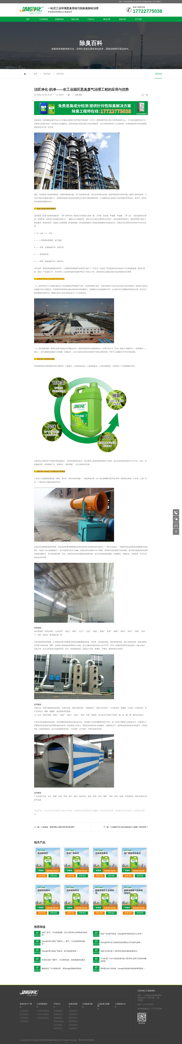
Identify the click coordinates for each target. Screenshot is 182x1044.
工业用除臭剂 (42, 1004)
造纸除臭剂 (73, 1011)
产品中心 (91, 19)
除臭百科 (122, 19)
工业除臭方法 (120, 1004)
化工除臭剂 (58, 1025)
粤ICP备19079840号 (86, 1040)
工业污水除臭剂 (43, 1014)
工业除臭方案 (87, 1004)
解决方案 (106, 19)
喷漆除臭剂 (58, 1014)
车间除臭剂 (58, 1011)
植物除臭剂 (58, 1018)
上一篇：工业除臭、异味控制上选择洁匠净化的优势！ (55, 827)
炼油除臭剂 (73, 1025)
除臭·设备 (75, 19)
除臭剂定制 (73, 1004)
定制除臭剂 (59, 19)
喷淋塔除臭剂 (59, 1021)
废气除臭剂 (24, 1014)
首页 (28, 19)
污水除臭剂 (24, 1021)
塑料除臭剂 (58, 1028)
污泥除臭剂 (24, 1018)
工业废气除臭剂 (43, 1011)
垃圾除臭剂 (73, 1028)
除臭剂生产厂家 (26, 1004)
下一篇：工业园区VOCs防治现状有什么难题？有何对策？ (125, 827)
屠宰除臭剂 (73, 1018)
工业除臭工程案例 (103, 1005)
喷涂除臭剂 (73, 1021)
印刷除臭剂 (73, 1014)
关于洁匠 (138, 19)
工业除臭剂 (43, 19)
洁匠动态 (47, 74)
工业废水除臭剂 (43, 1018)
